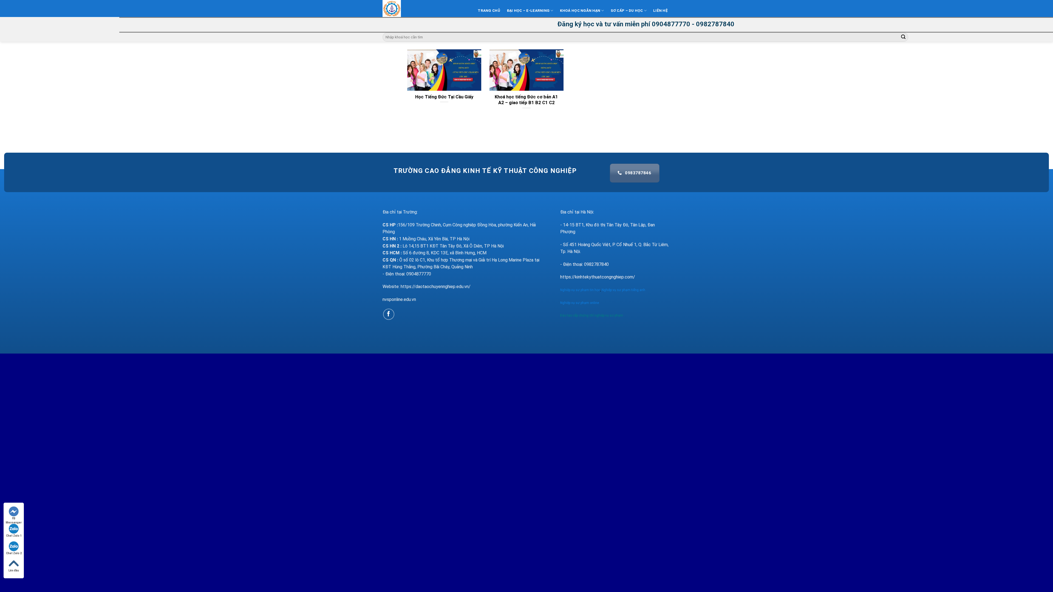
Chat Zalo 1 (14, 535)
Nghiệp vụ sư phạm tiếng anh (624, 290)
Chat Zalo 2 (14, 553)
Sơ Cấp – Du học (627, 10)
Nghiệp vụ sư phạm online (579, 303)
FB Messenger (14, 518)
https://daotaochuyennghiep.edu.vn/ (436, 286)
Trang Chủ (489, 10)
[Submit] (903, 37)
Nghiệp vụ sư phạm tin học (580, 290)
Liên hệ (660, 10)
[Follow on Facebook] (388, 314)
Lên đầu (14, 570)
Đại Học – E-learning (528, 10)
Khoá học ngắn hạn (580, 10)
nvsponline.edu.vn (399, 299)
